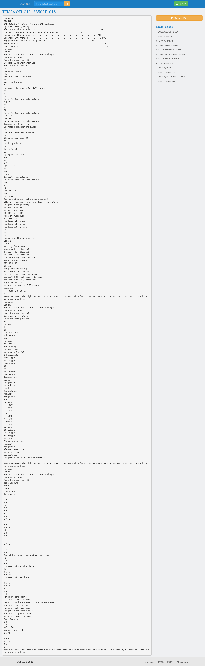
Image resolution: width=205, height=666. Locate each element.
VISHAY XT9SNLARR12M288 (171, 54)
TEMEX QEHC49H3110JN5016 (172, 77)
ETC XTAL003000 (165, 63)
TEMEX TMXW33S (165, 72)
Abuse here (182, 662)
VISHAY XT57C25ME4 (167, 59)
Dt (24, 4)
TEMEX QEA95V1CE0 (167, 32)
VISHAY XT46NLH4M (167, 45)
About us (150, 662)
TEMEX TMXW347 (165, 81)
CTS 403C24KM (164, 41)
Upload (182, 4)
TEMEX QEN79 (164, 36)
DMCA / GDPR (165, 662)
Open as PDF (181, 18)
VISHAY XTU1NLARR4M (168, 50)
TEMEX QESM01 (164, 68)
